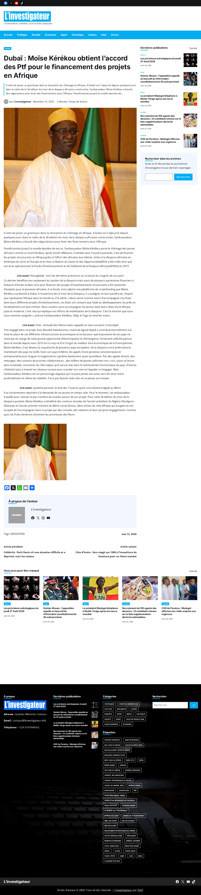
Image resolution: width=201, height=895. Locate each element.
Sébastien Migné (131, 846)
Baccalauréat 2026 (133, 745)
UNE (131, 856)
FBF (135, 790)
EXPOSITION (18, 534)
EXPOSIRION (109, 790)
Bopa (141, 760)
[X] (11, 3)
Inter (142, 72)
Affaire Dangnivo (112, 740)
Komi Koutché (110, 805)
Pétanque (131, 836)
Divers (142, 55)
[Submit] (194, 705)
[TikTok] (22, 3)
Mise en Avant (110, 821)
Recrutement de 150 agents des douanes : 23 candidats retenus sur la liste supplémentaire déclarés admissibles (160, 120)
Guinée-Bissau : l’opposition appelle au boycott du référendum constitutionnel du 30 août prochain (160, 78)
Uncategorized (111, 724)
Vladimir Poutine (112, 861)
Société (7, 48)
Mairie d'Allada (111, 816)
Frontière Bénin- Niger (114, 795)
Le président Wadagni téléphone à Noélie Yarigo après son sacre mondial (158, 98)
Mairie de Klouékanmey (133, 816)
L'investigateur (17, 881)
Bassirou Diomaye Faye (114, 755)
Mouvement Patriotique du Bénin (119, 831)
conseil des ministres (114, 775)
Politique (141, 714)
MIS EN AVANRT (128, 821)
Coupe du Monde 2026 (128, 704)
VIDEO (140, 856)
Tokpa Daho (130, 851)
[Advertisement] (100, 657)
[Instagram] (43, 518)
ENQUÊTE (108, 714)
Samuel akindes (133, 841)
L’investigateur (22, 101)
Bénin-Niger (109, 765)
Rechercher (183, 177)
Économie (127, 724)
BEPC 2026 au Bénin (112, 760)
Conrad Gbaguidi (132, 770)
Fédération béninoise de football (119, 800)
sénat (107, 851)
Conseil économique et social (118, 780)
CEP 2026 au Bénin (112, 770)
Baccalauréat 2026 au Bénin (117, 750)
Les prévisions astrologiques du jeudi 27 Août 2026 (21, 610)
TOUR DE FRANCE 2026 (135, 719)
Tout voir (193, 48)
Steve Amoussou (111, 846)
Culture (108, 709)
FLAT (140, 890)
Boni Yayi (130, 760)
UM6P (122, 856)
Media (129, 714)
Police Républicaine (113, 836)
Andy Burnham (132, 740)
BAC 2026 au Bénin (112, 745)
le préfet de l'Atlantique (116, 811)
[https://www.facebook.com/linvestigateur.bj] (177, 882)
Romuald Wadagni (112, 841)
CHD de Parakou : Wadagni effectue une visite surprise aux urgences (160, 140)
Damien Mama (134, 785)
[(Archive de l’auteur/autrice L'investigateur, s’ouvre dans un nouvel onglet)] (6, 103)
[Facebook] (6, 3)
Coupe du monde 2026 (114, 785)
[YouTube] (16, 3)
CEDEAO (123, 765)
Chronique (109, 704)
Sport (142, 92)
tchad (117, 851)
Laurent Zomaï (128, 805)
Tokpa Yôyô (109, 856)
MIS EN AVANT (110, 826)
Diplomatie (122, 709)
